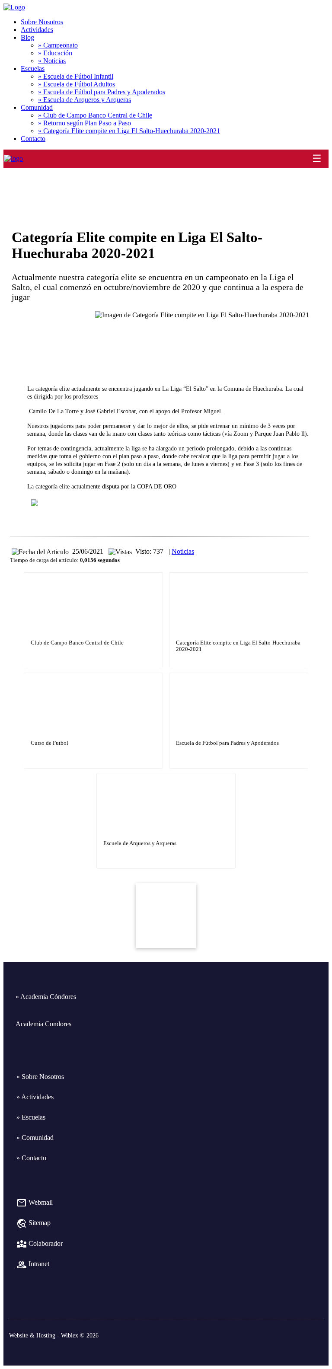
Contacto (33, 138)
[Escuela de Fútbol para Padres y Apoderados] (238, 674)
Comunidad (37, 107)
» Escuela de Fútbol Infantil (75, 76)
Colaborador (39, 1243)
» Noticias (52, 60)
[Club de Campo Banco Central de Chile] (93, 574)
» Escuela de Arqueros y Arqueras (84, 99)
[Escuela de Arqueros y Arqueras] (166, 774)
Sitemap (33, 1222)
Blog (27, 37)
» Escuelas (30, 1117)
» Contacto (31, 1158)
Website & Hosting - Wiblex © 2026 (54, 1335)
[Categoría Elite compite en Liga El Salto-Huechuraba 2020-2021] (238, 574)
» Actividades (35, 1097)
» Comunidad (35, 1137)
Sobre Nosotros (42, 22)
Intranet (32, 1263)
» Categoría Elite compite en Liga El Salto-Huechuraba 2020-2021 (129, 130)
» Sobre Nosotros (40, 1076)
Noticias (183, 551)
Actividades (37, 29)
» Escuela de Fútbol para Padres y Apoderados (101, 92)
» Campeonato (58, 45)
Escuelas (33, 68)
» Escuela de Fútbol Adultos (76, 84)
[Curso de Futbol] (93, 674)
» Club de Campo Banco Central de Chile (95, 115)
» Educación (55, 53)
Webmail (34, 1202)
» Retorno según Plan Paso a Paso (84, 123)
